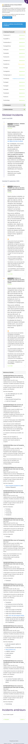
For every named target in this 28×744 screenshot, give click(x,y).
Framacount (6, 35)
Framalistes (6, 78)
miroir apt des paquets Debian (16, 615)
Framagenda (6, 71)
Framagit (5, 67)
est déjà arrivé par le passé (15, 141)
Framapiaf (5, 85)
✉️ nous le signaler (7, 17)
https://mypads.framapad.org (13, 485)
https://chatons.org (10, 649)
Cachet (16, 740)
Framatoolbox (6, 42)
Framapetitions (7, 46)
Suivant (22, 719)
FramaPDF (5, 38)
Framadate (6, 53)
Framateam (6, 93)
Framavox (5, 96)
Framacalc (6, 49)
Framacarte (6, 57)
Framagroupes (6, 75)
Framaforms (6, 64)
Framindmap (6, 100)
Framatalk (5, 89)
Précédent (6, 719)
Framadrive (6, 60)
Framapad (5, 82)
